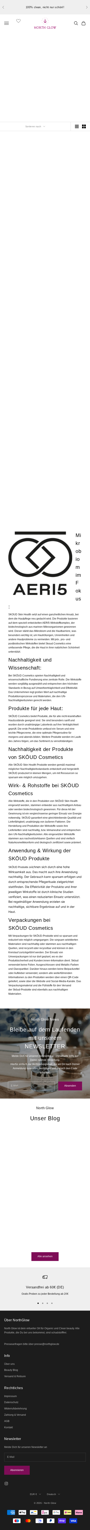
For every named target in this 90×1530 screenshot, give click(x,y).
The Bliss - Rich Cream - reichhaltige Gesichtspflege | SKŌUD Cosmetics (67, 269)
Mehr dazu (67, 96)
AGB (6, 1421)
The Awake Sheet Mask (22, 418)
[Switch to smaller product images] (84, 126)
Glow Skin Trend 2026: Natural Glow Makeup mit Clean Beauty (36, 1209)
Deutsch (51, 1494)
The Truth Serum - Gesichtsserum (67, 192)
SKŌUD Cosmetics (23, 183)
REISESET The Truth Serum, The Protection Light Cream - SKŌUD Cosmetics (23, 497)
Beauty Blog (11, 1370)
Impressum (10, 1396)
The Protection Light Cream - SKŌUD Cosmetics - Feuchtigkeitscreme (23, 193)
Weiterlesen (11, 1244)
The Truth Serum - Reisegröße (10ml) (23, 344)
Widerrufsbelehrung (15, 1408)
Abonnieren (17, 1470)
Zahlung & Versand (15, 1414)
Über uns (9, 1364)
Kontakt (8, 1427)
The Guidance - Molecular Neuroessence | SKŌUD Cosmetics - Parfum (23, 269)
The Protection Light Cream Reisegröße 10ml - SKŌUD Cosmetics (67, 345)
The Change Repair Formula (67, 420)
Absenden (70, 1085)
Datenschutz (11, 1402)
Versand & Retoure (15, 1376)
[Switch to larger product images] (77, 126)
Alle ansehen (45, 1256)
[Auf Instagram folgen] (6, 1483)
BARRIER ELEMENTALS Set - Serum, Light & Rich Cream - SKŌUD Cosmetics (67, 497)
